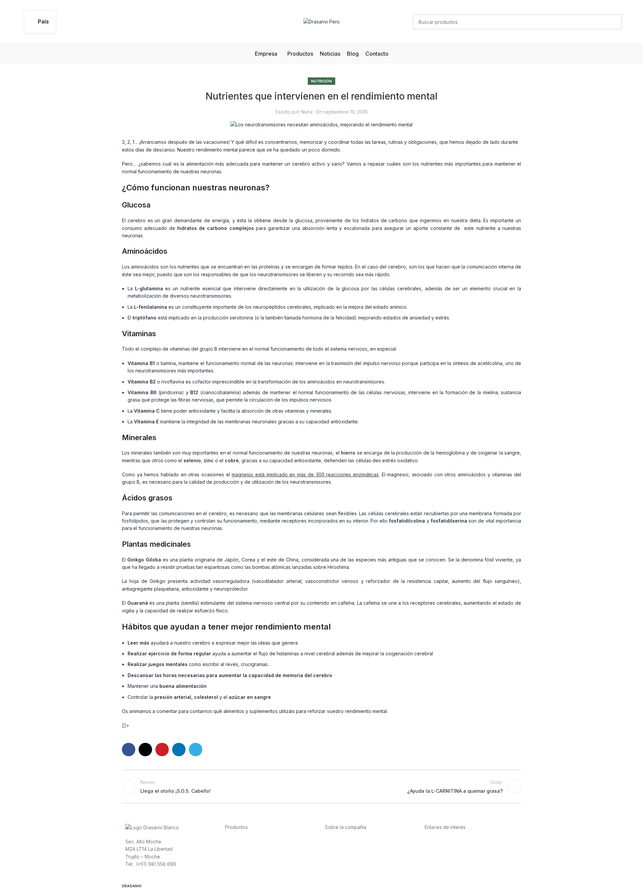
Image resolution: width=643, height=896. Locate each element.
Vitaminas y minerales (248, 864)
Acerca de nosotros (347, 841)
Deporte (234, 848)
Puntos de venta (343, 856)
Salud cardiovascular (248, 856)
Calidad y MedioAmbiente (453, 871)
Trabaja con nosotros (348, 864)
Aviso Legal (437, 856)
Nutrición (321, 81)
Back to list (321, 786)
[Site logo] (321, 21)
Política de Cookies (446, 864)
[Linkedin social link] (179, 749)
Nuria (306, 112)
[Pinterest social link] (162, 749)
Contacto (335, 871)
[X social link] (145, 749)
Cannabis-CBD (241, 871)
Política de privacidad (449, 841)
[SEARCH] (614, 21)
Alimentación (239, 841)
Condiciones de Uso (447, 848)
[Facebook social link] (128, 749)
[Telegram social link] (195, 749)
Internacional (339, 848)
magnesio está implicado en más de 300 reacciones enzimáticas (305, 474)
